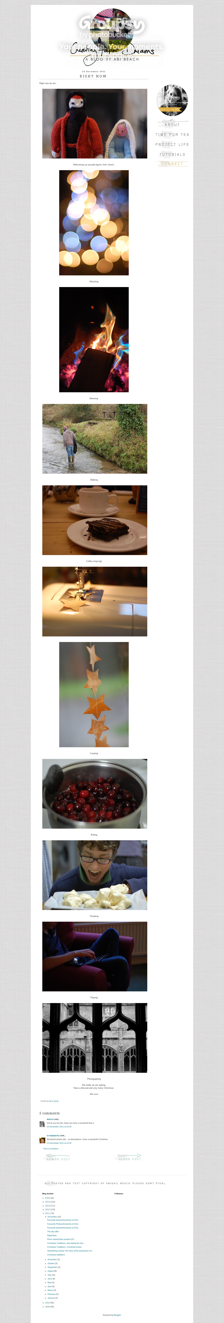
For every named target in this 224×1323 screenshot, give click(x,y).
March (51, 1290)
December (52, 1217)
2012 (47, 1209)
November (52, 1259)
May (50, 1282)
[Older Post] (130, 1161)
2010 (47, 1303)
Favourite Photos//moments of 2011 (63, 1224)
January (51, 1298)
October (51, 1263)
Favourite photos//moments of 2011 (62, 1220)
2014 (47, 1202)
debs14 (50, 1119)
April (50, 1286)
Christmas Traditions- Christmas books (64, 1247)
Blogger (117, 1315)
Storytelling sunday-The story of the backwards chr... (70, 1251)
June (50, 1279)
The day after (53, 1231)
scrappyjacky (53, 1135)
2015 (47, 1198)
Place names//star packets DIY (60, 1239)
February (52, 1294)
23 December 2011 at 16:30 (59, 1143)
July (50, 1275)
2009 (47, 1307)
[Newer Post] (58, 1161)
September (53, 1267)
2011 (47, 1213)
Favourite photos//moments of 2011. (63, 1228)
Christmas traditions (56, 1255)
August (51, 1271)
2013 (47, 1206)
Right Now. (52, 1235)
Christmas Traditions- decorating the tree (65, 1243)
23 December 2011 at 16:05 (59, 1127)
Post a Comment (50, 1149)
